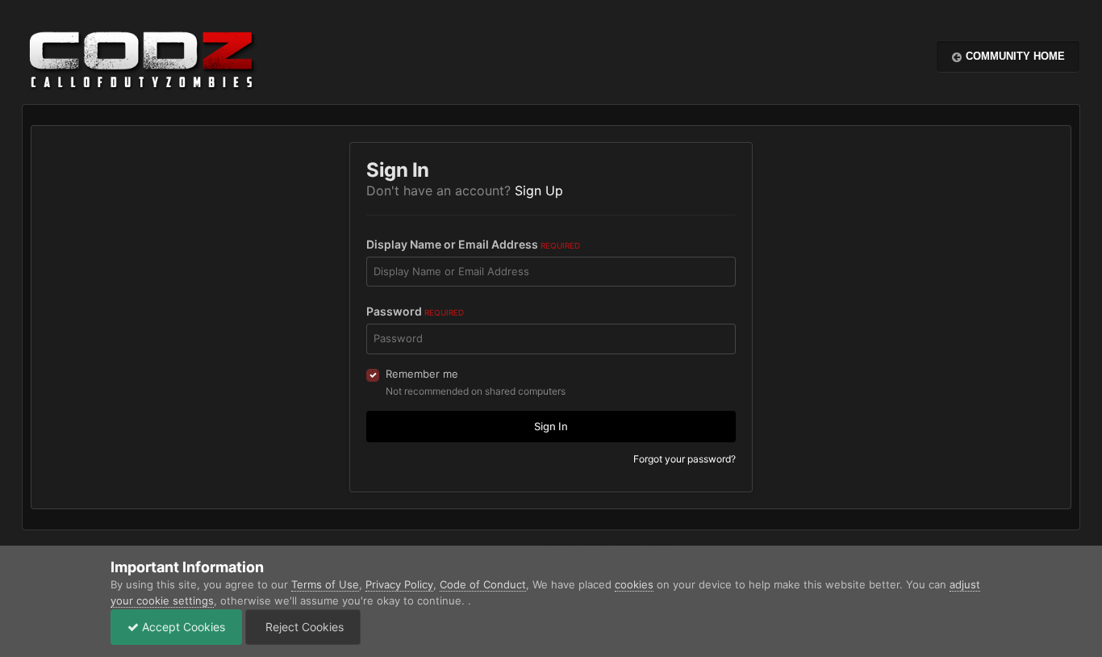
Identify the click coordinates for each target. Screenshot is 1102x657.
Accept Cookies (182, 627)
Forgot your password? (684, 459)
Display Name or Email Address (473, 244)
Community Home (1015, 56)
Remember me (422, 373)
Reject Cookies (303, 627)
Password (415, 311)
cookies (634, 584)
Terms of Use (325, 584)
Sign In (551, 426)
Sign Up (539, 190)
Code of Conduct (483, 584)
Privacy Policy (399, 584)
